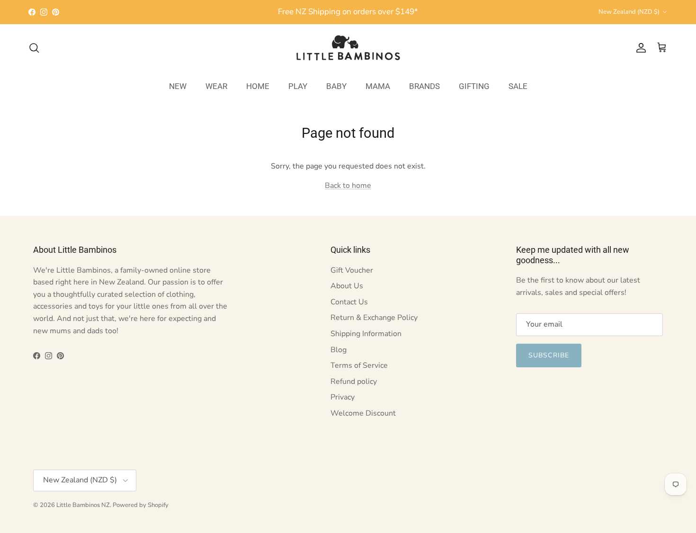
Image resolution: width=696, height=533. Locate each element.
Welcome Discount (363, 413)
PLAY (297, 85)
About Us (346, 286)
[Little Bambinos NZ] (348, 48)
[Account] (639, 47)
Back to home (348, 185)
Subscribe (548, 355)
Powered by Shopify (141, 505)
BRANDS (424, 85)
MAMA (378, 85)
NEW (178, 85)
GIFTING (474, 85)
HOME (257, 85)
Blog (338, 350)
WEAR (216, 85)
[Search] (34, 47)
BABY (336, 85)
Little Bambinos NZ (83, 505)
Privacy (342, 397)
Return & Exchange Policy (374, 317)
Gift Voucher (351, 270)
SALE (518, 85)
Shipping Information (366, 334)
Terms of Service (359, 365)
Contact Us (349, 302)
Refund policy (353, 381)
